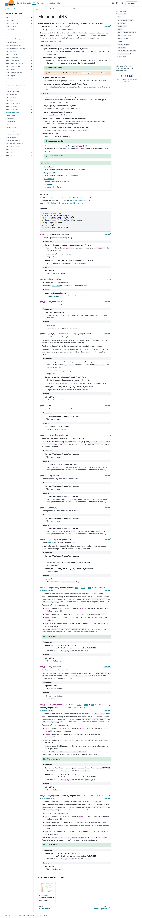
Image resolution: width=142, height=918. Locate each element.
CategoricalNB (11, 119)
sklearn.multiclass (11, 106)
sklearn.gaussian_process (14, 73)
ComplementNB (12, 122)
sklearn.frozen (10, 70)
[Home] (37, 9)
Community (49, 3)
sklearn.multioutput (12, 109)
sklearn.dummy (11, 51)
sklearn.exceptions (12, 57)
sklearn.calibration (12, 24)
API (34, 3)
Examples (40, 3)
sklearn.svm (9, 149)
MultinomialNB (12, 128)
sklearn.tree (9, 152)
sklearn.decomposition (13, 45)
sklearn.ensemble (11, 54)
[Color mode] (117, 3)
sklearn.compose (11, 33)
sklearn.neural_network (13, 134)
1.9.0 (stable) (130, 3)
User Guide (27, 3)
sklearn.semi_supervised (14, 146)
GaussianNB (11, 125)
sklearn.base (10, 21)
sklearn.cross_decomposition (15, 39)
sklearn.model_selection (13, 103)
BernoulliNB (11, 115)
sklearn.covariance (12, 36)
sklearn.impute (10, 76)
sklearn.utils (10, 155)
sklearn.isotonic (11, 82)
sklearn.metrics (11, 97)
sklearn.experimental (12, 60)
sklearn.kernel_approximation (15, 85)
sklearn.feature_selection (14, 66)
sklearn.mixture (11, 100)
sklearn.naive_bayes (13, 112)
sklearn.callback (11, 27)
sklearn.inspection (12, 79)
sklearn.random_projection (14, 143)
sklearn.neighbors (11, 131)
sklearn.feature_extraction (14, 63)
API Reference (44, 9)
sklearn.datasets (11, 42)
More (59, 3)
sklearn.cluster (10, 30)
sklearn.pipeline (11, 137)
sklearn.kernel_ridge (12, 88)
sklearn (8, 17)
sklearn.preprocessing (13, 140)
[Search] (113, 3)
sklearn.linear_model (12, 91)
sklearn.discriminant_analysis (15, 48)
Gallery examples (121, 57)
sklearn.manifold (11, 94)
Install (19, 3)
